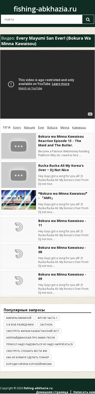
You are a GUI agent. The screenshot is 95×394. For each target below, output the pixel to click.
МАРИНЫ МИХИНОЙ (18, 318)
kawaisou (79, 127)
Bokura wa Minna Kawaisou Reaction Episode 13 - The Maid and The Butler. (61, 140)
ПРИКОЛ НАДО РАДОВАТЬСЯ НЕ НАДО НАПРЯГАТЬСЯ (39, 344)
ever (41, 127)
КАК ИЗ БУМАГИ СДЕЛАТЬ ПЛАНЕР (27, 357)
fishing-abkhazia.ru (45, 9)
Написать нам (84, 392)
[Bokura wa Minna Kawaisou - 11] (18, 227)
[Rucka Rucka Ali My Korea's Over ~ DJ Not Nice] (18, 175)
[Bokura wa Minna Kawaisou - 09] (18, 280)
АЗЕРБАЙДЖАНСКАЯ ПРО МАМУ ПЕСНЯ (30, 337)
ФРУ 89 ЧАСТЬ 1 (47, 318)
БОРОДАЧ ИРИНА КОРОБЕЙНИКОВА (29, 364)
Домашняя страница (52, 392)
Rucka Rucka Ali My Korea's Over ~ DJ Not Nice (61, 167)
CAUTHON (46, 324)
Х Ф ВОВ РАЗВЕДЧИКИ (20, 324)
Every (17, 127)
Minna (64, 127)
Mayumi (29, 127)
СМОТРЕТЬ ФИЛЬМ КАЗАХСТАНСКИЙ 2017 (32, 331)
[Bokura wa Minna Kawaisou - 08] (18, 253)
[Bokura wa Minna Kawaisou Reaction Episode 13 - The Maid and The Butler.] (18, 146)
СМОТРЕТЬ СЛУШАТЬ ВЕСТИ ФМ (26, 351)
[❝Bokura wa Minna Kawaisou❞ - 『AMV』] (18, 199)
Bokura (52, 127)
